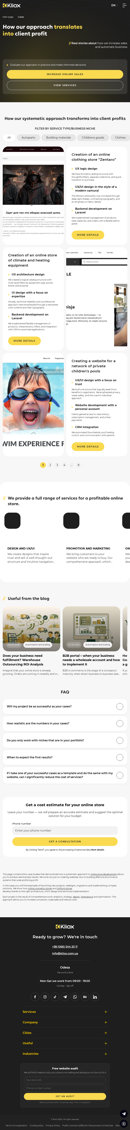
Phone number (21, 823)
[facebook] (35, 997)
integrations (87, 897)
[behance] (85, 997)
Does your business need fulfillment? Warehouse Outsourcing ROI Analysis (23, 660)
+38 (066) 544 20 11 (65, 946)
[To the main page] (12, 5)
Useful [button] (28, 1043)
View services (65, 85)
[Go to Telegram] (124, 1114)
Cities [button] (27, 1033)
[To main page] (65, 927)
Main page (8, 17)
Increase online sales (65, 74)
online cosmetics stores (40, 888)
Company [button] (30, 1022)
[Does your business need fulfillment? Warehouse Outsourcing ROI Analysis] (31, 628)
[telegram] (65, 997)
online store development (104, 874)
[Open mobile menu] (124, 5)
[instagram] (45, 997)
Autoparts (28, 137)
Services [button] (29, 1012)
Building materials (58, 137)
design (76, 897)
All (9, 137)
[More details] (31, 540)
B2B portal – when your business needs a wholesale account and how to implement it (91, 660)
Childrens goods (93, 137)
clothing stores (64, 888)
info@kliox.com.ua (65, 953)
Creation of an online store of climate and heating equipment (32, 260)
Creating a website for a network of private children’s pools (94, 366)
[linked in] (95, 997)
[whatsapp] (75, 997)
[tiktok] (55, 997)
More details (88, 234)
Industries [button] (31, 1053)
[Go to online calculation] (124, 1124)
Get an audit (65, 1096)
